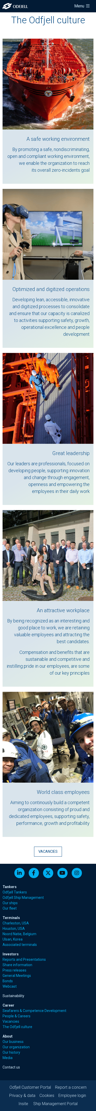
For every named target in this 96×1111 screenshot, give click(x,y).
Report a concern (71, 1087)
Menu (79, 6)
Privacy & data (22, 1095)
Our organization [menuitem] (16, 1047)
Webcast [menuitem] (10, 986)
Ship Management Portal (55, 1103)
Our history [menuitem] (11, 1052)
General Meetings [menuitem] (17, 976)
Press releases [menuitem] (14, 970)
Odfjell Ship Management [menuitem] (23, 898)
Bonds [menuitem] (8, 981)
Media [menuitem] (8, 1058)
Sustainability (13, 996)
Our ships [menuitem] (10, 903)
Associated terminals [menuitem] (20, 945)
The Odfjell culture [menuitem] (17, 1027)
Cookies (46, 1095)
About (8, 1036)
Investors (11, 954)
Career (8, 1005)
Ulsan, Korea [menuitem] (13, 939)
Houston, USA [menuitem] (14, 928)
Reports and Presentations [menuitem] (24, 959)
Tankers (10, 887)
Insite (23, 1103)
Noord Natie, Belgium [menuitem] (19, 934)
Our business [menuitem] (13, 1042)
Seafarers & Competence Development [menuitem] (34, 1011)
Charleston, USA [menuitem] (16, 923)
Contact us (11, 1067)
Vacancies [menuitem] (11, 1021)
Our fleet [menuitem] (10, 908)
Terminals (11, 918)
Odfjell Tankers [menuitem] (15, 892)
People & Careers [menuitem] (16, 1016)
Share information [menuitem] (17, 965)
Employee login (72, 1095)
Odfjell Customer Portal (30, 1087)
